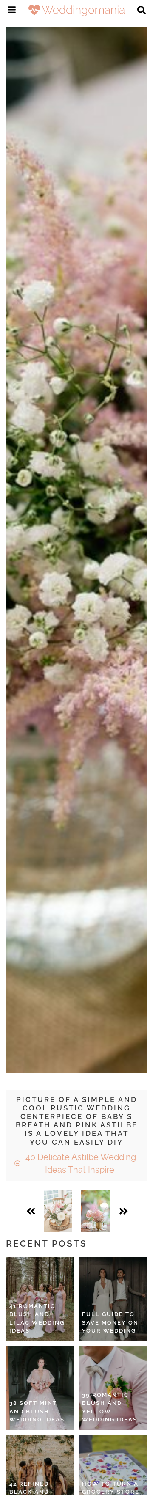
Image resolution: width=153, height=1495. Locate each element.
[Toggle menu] (12, 11)
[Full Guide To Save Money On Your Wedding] (113, 1299)
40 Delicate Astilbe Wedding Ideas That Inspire (79, 1163)
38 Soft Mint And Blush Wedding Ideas (37, 1411)
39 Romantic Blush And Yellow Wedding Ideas (109, 1407)
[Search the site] (141, 11)
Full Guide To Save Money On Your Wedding (110, 1322)
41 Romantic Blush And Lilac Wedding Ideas (37, 1318)
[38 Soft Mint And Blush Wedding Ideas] (40, 1388)
